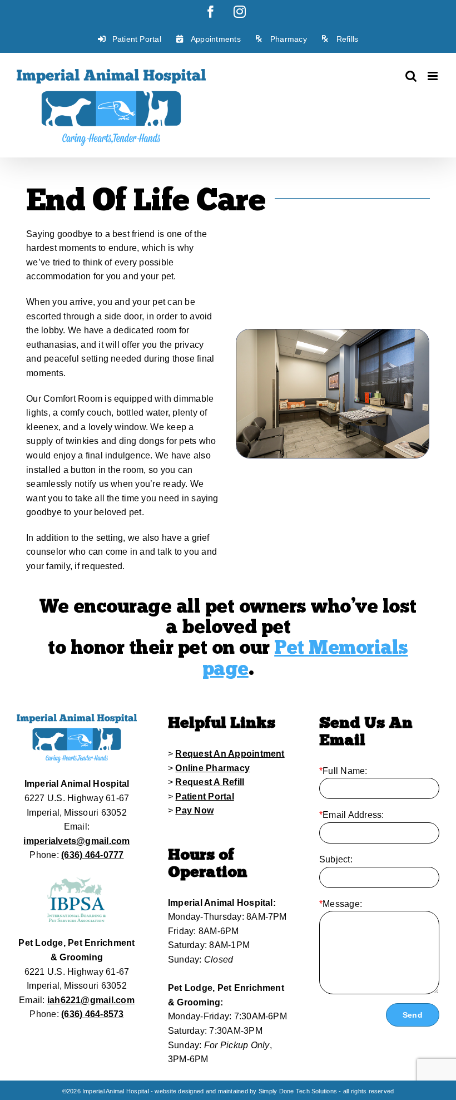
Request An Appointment (229, 753)
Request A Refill (209, 782)
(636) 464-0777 (92, 855)
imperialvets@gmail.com (76, 841)
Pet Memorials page (305, 657)
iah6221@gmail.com (91, 1000)
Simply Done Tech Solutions (298, 1091)
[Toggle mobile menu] (433, 76)
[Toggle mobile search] (411, 76)
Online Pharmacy (212, 768)
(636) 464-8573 (92, 1014)
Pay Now (194, 810)
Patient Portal (204, 796)
